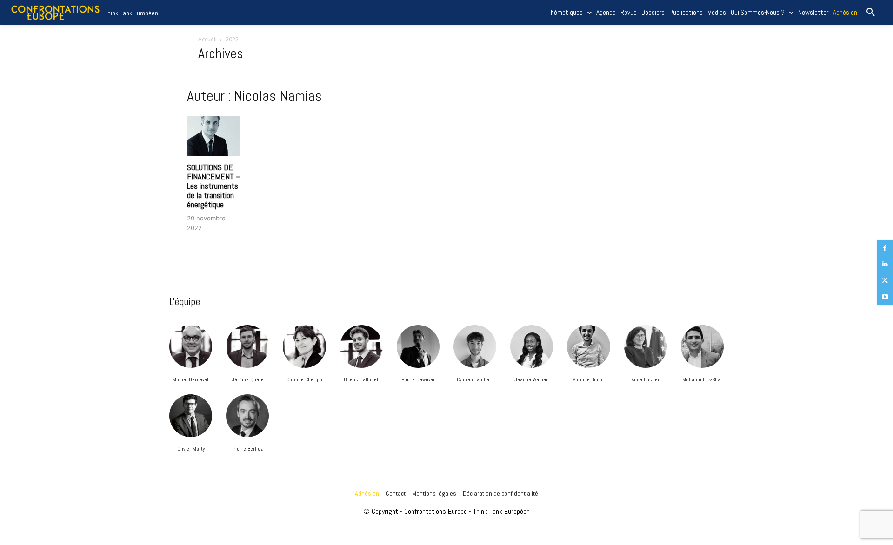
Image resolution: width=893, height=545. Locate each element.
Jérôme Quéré (248, 379)
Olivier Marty (191, 448)
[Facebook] (885, 248)
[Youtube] (885, 297)
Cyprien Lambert (475, 379)
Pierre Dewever (418, 379)
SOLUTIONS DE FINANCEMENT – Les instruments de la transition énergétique (213, 185)
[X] (885, 280)
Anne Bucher (646, 379)
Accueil (207, 39)
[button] (871, 12)
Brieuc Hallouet (361, 379)
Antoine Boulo (588, 379)
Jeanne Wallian (531, 379)
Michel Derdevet (191, 379)
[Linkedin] (885, 264)
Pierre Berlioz (248, 448)
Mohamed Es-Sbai (702, 379)
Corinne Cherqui (304, 379)
